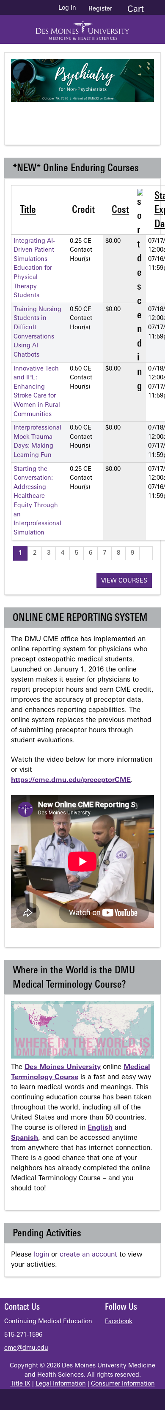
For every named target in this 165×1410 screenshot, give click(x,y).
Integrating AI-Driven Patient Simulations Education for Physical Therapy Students (34, 268)
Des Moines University (63, 1067)
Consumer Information (123, 1384)
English (100, 1128)
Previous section (53, 116)
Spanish (24, 1138)
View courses (124, 581)
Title (28, 210)
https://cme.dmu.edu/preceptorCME (71, 780)
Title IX (20, 1384)
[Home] (82, 27)
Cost (120, 210)
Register (100, 9)
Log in (67, 8)
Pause (87, 116)
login (41, 1255)
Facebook (118, 1322)
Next (121, 116)
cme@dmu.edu (26, 1348)
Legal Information (61, 1384)
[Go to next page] (146, 553)
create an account (88, 1255)
